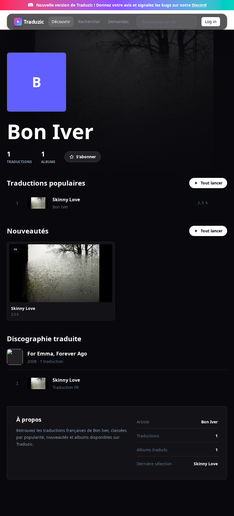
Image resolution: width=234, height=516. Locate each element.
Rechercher (89, 21)
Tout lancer (212, 183)
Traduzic (34, 21)
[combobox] (161, 21)
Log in (211, 21)
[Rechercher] (191, 21)
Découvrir (61, 21)
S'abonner (86, 156)
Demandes (118, 21)
